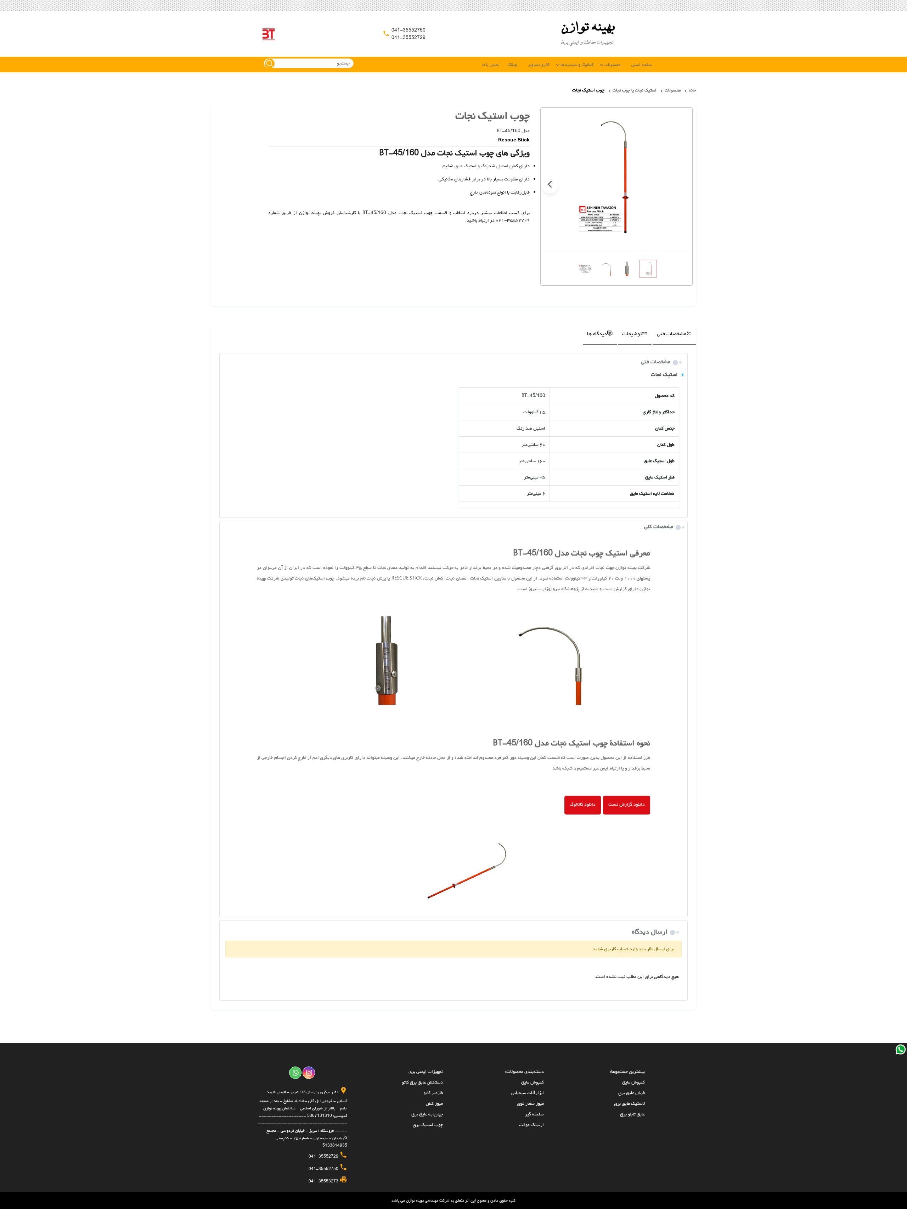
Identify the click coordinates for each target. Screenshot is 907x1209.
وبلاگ (512, 64)
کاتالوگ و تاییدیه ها (576, 64)
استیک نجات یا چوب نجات (635, 90)
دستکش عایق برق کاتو (422, 1082)
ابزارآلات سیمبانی (527, 1093)
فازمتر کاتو (433, 1093)
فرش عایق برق (631, 1093)
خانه (692, 90)
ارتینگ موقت (531, 1125)
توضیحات (632, 334)
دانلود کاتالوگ (583, 804)
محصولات (612, 64)
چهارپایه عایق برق (427, 1114)
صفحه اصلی (641, 64)
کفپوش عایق (633, 1082)
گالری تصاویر (539, 64)
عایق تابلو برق (632, 1114)
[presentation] (683, 184)
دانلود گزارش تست (626, 804)
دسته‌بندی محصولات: (524, 1071)
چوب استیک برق (428, 1125)
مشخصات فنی (671, 334)
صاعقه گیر (534, 1114)
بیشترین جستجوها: (627, 1071)
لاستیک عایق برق (629, 1103)
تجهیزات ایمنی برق (426, 1071)
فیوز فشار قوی (530, 1103)
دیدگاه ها (597, 334)
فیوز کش (434, 1103)
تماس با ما (490, 64)
